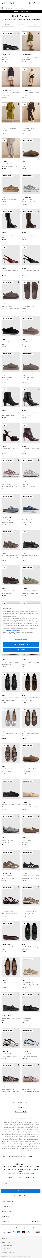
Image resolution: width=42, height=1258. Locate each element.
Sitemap (4, 1239)
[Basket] (33, 3)
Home (3, 1156)
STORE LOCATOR (7, 1201)
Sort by (7, 24)
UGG (23, 161)
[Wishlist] (29, 3)
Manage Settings (21, 639)
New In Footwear (14, 1156)
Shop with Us (6, 1216)
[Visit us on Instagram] (25, 1228)
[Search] (2, 8)
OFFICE (4, 233)
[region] (21, 629)
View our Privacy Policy (21, 1196)
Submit (20, 1191)
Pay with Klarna (20, 12)
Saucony (25, 909)
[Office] (8, 3)
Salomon (5, 909)
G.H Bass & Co (7, 1016)
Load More (21, 1108)
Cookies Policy (6, 1249)
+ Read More (36, 19)
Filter (34, 24)
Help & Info (6, 1206)
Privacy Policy (6, 1242)
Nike (23, 980)
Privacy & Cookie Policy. (13, 630)
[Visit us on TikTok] (34, 1228)
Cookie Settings (7, 1245)
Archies (24, 304)
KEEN (3, 838)
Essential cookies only (21, 644)
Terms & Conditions (8, 1252)
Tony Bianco (6, 55)
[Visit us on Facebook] (8, 1228)
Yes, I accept (21, 649)
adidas (24, 126)
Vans (23, 517)
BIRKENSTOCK (6, 517)
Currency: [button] (19, 1221)
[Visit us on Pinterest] (16, 1228)
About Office (7, 1211)
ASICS (4, 553)
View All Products (21, 1112)
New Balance (26, 55)
